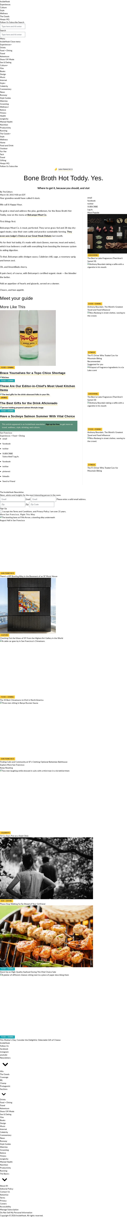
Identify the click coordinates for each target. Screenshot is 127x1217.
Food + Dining (6, 50)
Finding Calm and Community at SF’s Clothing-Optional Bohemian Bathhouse (33, 761)
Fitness (3, 112)
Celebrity (4, 86)
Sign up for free (53, 424)
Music (2, 77)
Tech (2, 154)
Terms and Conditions (22, 511)
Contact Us (5, 1191)
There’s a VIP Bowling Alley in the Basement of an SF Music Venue (28, 576)
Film (2, 68)
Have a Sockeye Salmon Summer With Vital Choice (37, 416)
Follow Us (4, 22)
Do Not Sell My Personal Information (16, 1212)
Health (3, 115)
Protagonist (5, 1086)
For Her (3, 151)
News (2, 92)
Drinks (3, 47)
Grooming (4, 104)
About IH (4, 1185)
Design (3, 74)
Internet (3, 80)
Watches (4, 101)
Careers (3, 1203)
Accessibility (5, 1206)
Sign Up (3, 508)
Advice (3, 109)
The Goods (4, 16)
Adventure (4, 56)
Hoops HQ (4, 19)
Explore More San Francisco (12, 764)
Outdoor (4, 148)
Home (2, 142)
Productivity (5, 127)
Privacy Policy (43, 511)
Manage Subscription (9, 1209)
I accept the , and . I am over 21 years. (34, 511)
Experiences (5, 4)
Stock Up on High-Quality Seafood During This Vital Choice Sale (28, 972)
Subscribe (13, 22)
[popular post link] (107, 233)
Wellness (4, 13)
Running (3, 130)
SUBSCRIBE (7, 453)
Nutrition (4, 124)
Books (2, 71)
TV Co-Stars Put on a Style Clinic (14, 835)
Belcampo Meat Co (36, 215)
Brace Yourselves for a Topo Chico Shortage (32, 373)
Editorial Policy (6, 1188)
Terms (2, 1197)
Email (28, 499)
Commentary (5, 89)
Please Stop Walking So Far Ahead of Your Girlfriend (22, 904)
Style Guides (5, 98)
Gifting (3, 160)
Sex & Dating (5, 62)
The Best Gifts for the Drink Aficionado (29, 403)
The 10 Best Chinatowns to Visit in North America (21, 700)
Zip (27, 504)
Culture (3, 7)
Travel (2, 53)
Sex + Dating (6, 901)
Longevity (4, 118)
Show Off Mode (7, 59)
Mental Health (6, 121)
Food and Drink (6, 145)
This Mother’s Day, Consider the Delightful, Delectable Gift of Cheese (30, 1040)
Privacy (3, 1200)
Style (2, 10)
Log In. (16, 456)
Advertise (4, 1194)
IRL (1, 1080)
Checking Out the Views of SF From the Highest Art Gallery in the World (31, 638)
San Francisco (65, 169)
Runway (3, 95)
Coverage (4, 1077)
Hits (2, 1071)
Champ (3, 1083)
